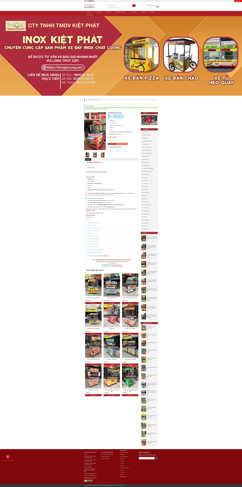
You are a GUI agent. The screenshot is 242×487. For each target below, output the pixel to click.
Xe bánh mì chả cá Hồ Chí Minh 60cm (95, 251)
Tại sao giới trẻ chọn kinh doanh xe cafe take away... (152, 273)
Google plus (118, 150)
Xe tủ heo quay (146, 192)
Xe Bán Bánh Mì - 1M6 (151, 342)
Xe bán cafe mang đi (147, 147)
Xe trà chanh (145, 222)
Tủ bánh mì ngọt (146, 165)
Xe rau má (145, 216)
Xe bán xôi (145, 198)
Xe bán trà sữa (146, 159)
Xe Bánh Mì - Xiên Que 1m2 (93, 230)
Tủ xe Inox (145, 132)
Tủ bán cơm (145, 186)
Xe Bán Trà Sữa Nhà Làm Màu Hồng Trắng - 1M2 (151, 392)
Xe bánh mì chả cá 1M (92, 246)
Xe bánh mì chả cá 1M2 (92, 235)
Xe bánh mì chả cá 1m (94, 99)
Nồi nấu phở (145, 162)
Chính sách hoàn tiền (105, 458)
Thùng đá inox (146, 210)
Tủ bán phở (145, 189)
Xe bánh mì (145, 138)
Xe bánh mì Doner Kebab (148, 168)
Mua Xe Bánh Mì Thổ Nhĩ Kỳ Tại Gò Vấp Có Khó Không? (152, 299)
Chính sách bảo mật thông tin (107, 454)
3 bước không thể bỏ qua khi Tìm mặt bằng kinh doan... (152, 255)
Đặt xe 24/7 (238, 0)
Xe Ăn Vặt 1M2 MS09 (151, 424)
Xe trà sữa (122, 458)
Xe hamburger (146, 219)
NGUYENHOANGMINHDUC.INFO (119, 485)
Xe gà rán (145, 177)
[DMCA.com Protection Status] (88, 480)
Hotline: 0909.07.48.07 (115, 147)
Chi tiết (88, 159)
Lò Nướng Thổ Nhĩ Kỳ (147, 171)
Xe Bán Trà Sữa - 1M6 (151, 334)
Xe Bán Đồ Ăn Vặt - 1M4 (152, 367)
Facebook (111, 150)
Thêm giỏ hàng (122, 143)
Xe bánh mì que (146, 144)
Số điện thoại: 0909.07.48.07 (90, 475)
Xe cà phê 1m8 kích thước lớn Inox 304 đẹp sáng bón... (151, 316)
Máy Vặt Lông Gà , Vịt (147, 150)
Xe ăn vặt (145, 195)
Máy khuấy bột (146, 156)
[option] (95, 135)
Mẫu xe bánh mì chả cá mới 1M (94, 228)
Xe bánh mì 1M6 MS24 (151, 433)
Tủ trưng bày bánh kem (147, 153)
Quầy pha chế (146, 213)
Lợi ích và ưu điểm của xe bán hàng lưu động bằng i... (151, 247)
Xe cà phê (145, 226)
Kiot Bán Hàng (146, 174)
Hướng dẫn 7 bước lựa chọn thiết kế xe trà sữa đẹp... (151, 281)
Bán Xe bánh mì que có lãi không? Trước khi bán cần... (152, 290)
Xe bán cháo (145, 207)
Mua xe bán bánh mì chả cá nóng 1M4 (95, 249)
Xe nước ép (145, 183)
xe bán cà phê (146, 229)
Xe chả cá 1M (90, 233)
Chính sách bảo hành (105, 456)
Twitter (124, 150)
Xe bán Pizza (145, 201)
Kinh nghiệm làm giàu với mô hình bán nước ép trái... (152, 264)
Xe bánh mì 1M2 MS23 (151, 441)
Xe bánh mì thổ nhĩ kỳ (147, 141)
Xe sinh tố (145, 180)
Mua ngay (112, 143)
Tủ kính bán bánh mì (147, 204)
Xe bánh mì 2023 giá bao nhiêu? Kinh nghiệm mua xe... (152, 238)
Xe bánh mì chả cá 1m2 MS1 (93, 222)
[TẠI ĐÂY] (106, 255)
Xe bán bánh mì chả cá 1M (93, 243)
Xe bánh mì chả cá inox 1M (93, 238)
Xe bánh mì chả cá (91, 167)
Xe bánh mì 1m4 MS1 (92, 225)
